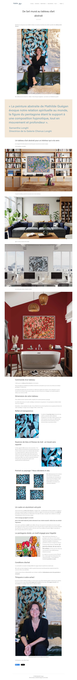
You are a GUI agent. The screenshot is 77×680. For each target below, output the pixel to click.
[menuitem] (32, 3)
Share (18, 664)
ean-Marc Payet (51, 414)
